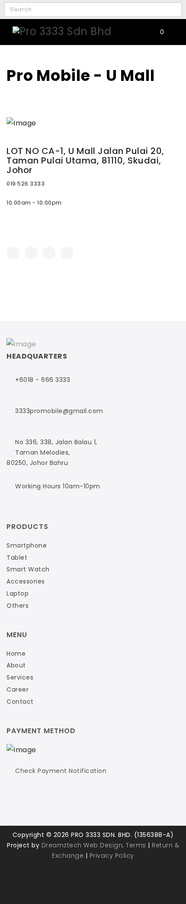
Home (16, 653)
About (16, 665)
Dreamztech (62, 845)
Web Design (102, 845)
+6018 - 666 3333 (42, 379)
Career (17, 689)
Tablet (16, 557)
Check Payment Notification (60, 770)
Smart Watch (28, 569)
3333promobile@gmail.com (59, 411)
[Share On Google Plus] (48, 253)
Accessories (25, 581)
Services (19, 677)
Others (17, 605)
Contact (20, 701)
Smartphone (26, 545)
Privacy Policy (112, 855)
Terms (136, 845)
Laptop (17, 593)
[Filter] (165, 9)
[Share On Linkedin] (67, 253)
